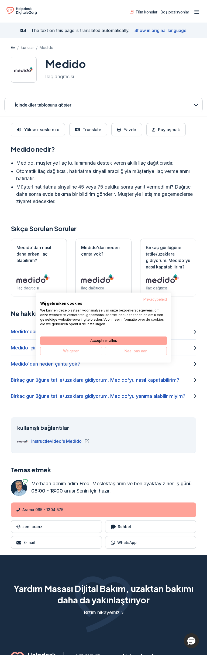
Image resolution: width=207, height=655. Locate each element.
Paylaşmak (169, 129)
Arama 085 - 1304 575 (42, 509)
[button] (191, 640)
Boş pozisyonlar (175, 12)
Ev (13, 47)
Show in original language (160, 30)
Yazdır (129, 129)
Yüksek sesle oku (41, 129)
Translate (91, 129)
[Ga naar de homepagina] (21, 13)
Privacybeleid (155, 299)
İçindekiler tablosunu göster (43, 105)
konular (27, 47)
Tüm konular (146, 12)
